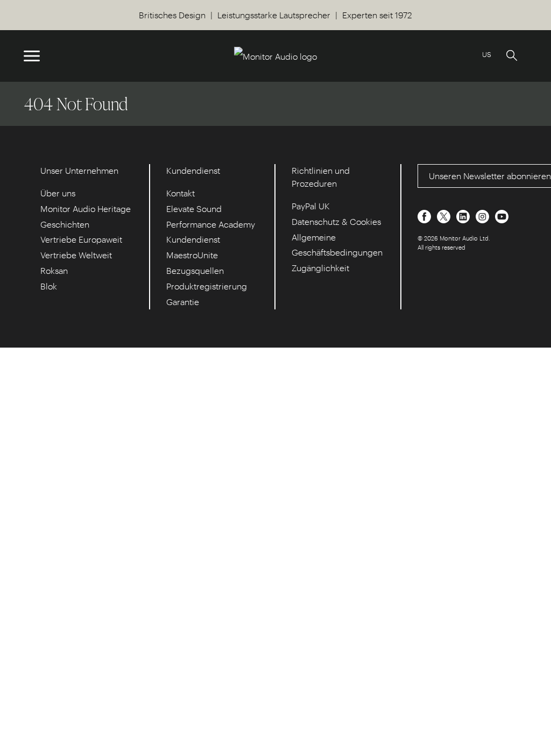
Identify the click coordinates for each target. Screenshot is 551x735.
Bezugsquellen (195, 270)
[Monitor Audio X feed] (445, 215)
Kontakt (180, 193)
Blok (48, 286)
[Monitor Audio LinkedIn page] (464, 215)
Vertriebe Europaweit (81, 239)
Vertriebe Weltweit (76, 255)
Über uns (57, 193)
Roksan (54, 270)
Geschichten (64, 224)
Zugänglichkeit (320, 268)
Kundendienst (193, 239)
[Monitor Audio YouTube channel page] (501, 215)
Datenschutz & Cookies (336, 221)
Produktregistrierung (206, 286)
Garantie (182, 301)
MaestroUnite (192, 255)
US (486, 54)
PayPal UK (311, 206)
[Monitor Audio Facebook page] (425, 215)
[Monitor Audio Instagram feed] (483, 215)
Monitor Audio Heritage (85, 208)
